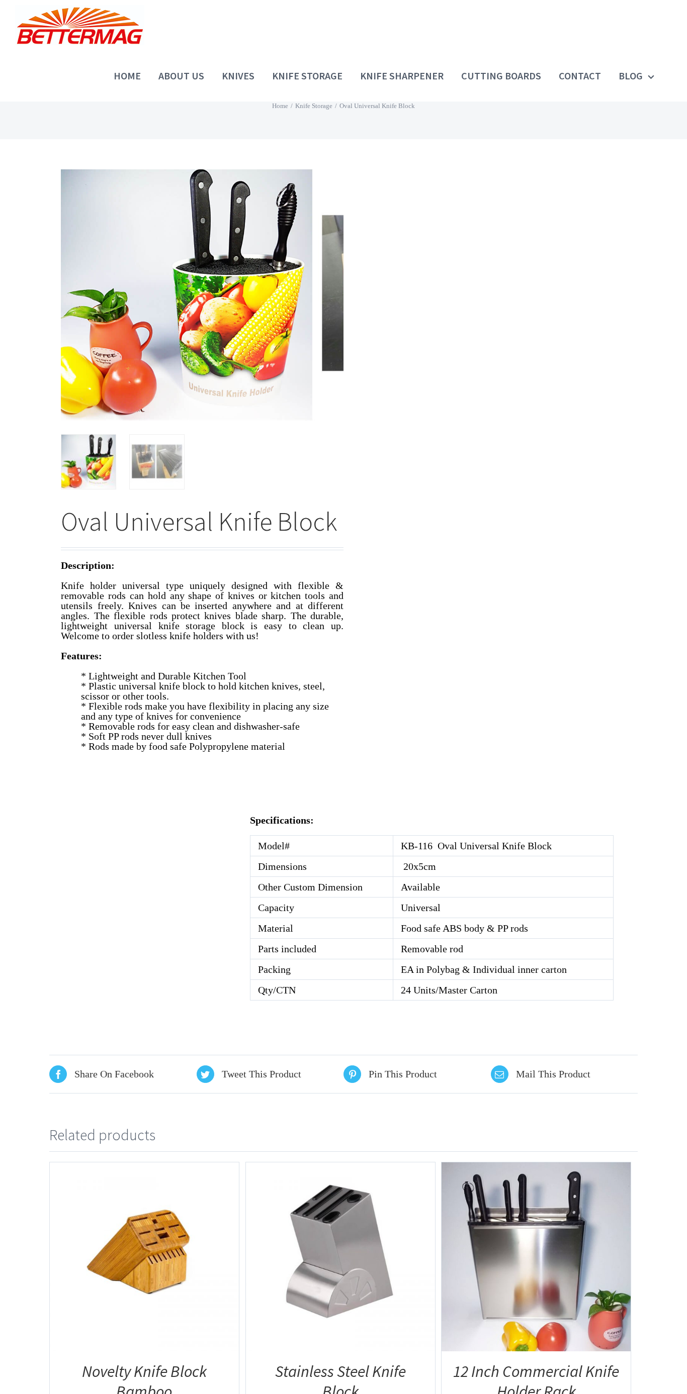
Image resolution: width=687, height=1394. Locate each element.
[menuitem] (136, 76)
